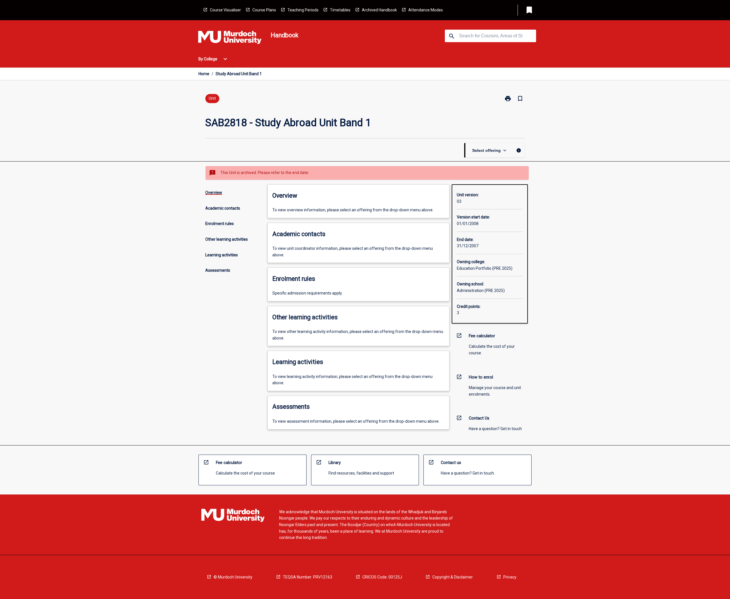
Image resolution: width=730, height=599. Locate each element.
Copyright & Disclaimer (452, 577)
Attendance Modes (425, 10)
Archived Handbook (379, 10)
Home (203, 73)
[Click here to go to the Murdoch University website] (229, 38)
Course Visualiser (225, 10)
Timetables (340, 10)
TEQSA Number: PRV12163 (307, 577)
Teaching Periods (303, 10)
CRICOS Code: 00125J (382, 577)
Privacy (509, 577)
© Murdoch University (233, 577)
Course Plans (264, 10)
